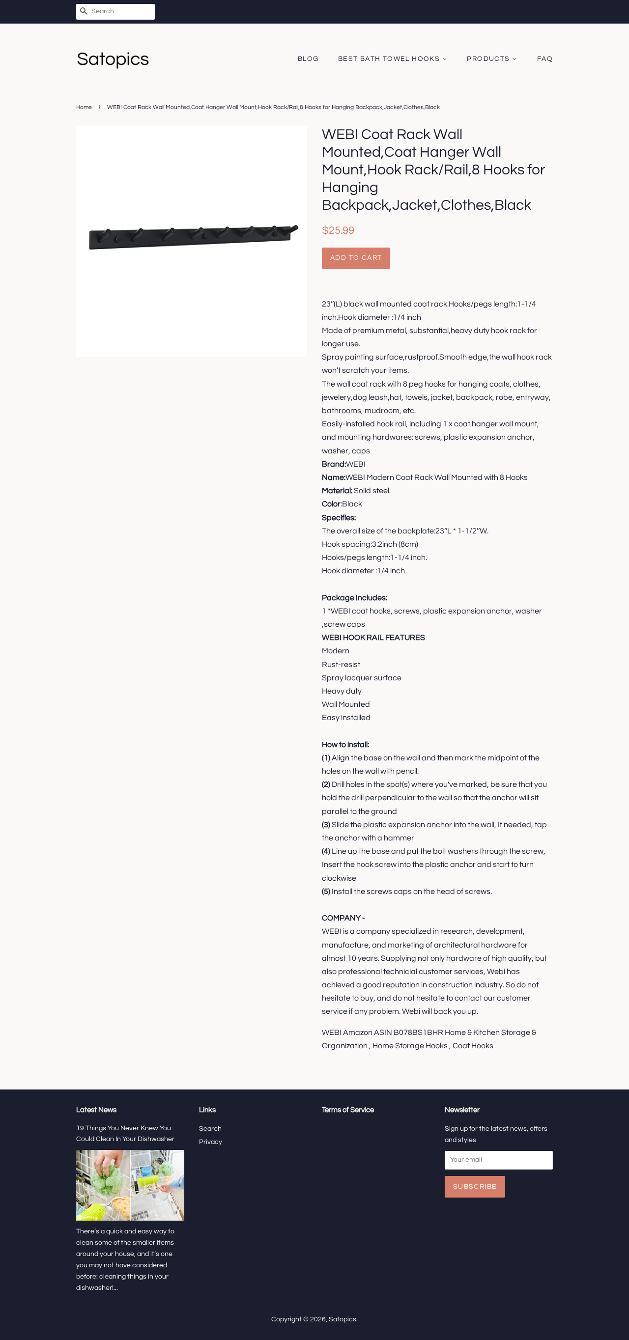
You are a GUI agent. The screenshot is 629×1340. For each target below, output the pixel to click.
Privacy (210, 1142)
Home (84, 107)
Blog (308, 59)
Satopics (342, 1319)
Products (489, 59)
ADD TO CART (356, 257)
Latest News (96, 1110)
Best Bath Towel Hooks (390, 59)
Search (210, 1128)
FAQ (545, 59)
